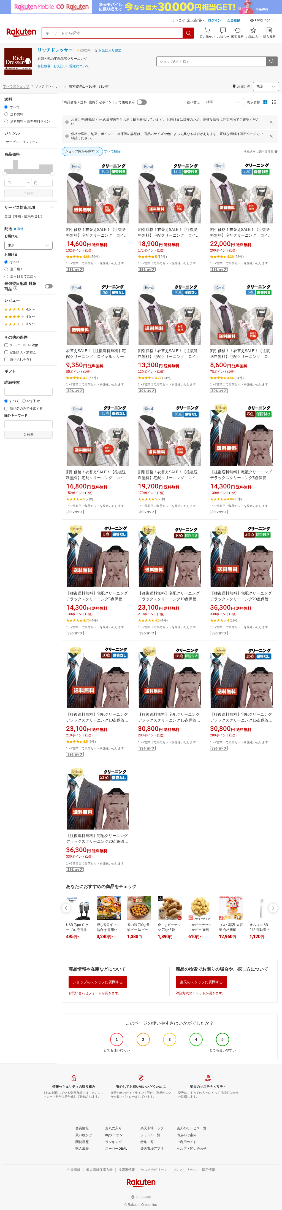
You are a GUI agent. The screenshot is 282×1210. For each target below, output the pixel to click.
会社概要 (44, 66)
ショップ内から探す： (176, 62)
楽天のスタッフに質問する (201, 982)
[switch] (49, 286)
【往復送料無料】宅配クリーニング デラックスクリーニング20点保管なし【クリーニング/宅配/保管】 (99, 841)
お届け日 (11, 254)
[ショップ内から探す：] (271, 61)
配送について (79, 66)
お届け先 (11, 236)
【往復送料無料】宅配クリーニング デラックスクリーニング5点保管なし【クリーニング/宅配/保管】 (99, 599)
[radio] (6, 107)
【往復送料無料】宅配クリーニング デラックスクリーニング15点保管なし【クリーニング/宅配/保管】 (243, 720)
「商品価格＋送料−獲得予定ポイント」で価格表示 (97, 102)
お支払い (60, 66)
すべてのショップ (16, 86)
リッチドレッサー (55, 50)
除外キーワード (16, 415)
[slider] (4, 174)
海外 (20, 229)
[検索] (188, 33)
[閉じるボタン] (271, 122)
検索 (30, 193)
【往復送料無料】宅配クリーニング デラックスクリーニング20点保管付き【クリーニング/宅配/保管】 (243, 599)
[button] (262, 21)
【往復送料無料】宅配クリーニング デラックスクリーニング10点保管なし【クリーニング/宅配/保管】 (99, 720)
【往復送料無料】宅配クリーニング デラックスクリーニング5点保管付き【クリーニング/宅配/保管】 (243, 478)
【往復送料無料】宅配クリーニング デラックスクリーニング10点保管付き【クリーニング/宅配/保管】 (171, 599)
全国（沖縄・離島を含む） (24, 216)
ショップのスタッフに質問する (98, 982)
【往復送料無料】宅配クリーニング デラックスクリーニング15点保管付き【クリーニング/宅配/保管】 (171, 720)
